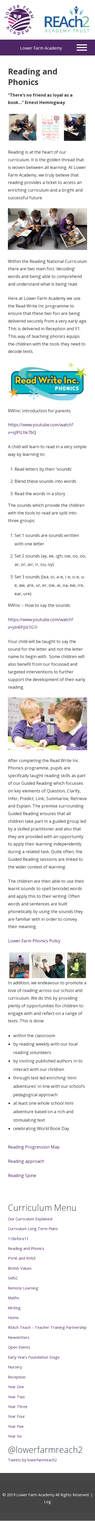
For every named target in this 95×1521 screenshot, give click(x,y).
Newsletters (18, 1337)
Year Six (15, 1436)
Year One (16, 1386)
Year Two (16, 1396)
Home (13, 1317)
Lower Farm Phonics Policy (34, 941)
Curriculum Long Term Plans (33, 1228)
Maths (13, 1297)
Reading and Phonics (26, 1248)
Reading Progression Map (34, 1147)
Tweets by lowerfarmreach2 (32, 1459)
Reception (17, 1377)
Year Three (17, 1406)
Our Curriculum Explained (30, 1218)
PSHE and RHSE (22, 1258)
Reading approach (26, 1161)
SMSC (13, 1278)
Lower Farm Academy (41, 48)
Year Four (16, 1416)
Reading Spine (22, 1175)
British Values (20, 1268)
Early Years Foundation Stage (34, 1357)
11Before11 (18, 1238)
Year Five (16, 1426)
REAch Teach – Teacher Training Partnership (47, 1327)
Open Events (19, 1347)
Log (47, 1501)
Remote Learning (23, 1288)
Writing (14, 1307)
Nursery (15, 1366)
